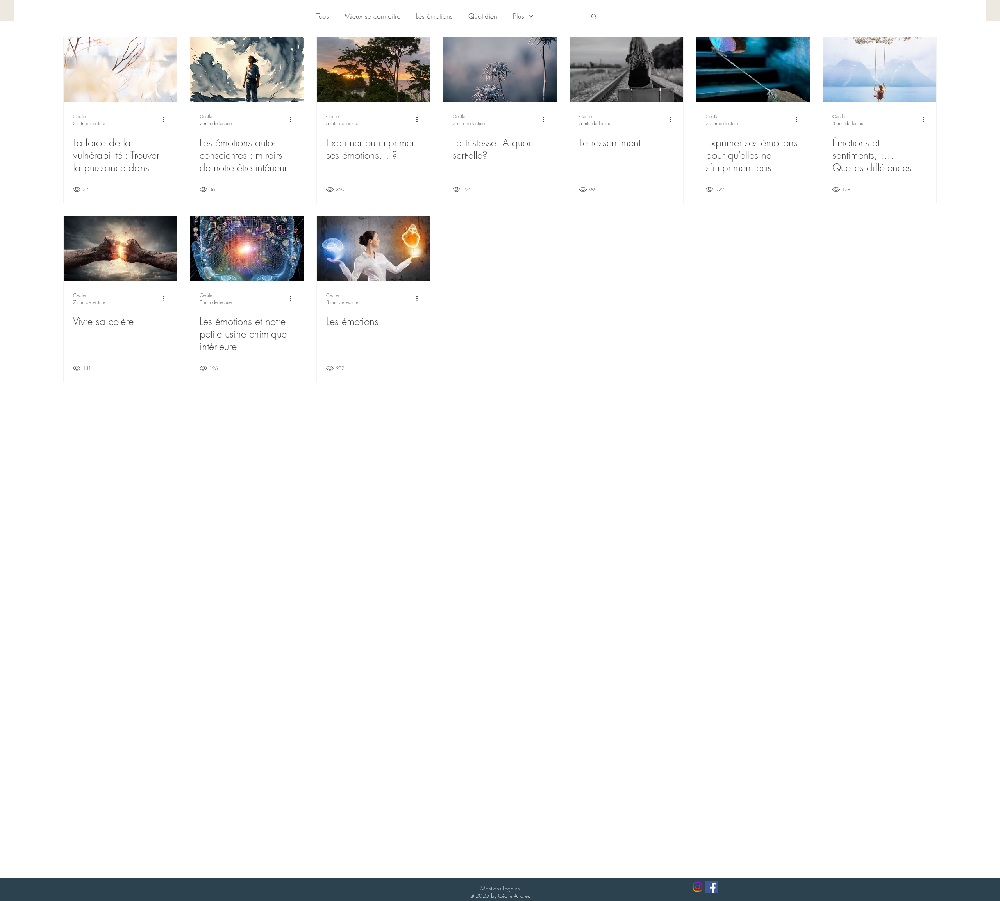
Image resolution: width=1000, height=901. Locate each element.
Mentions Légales (500, 888)
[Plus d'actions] (166, 119)
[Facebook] (711, 887)
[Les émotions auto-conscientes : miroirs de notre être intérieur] (247, 69)
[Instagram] (697, 887)
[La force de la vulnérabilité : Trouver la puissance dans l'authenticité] (120, 69)
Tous (322, 16)
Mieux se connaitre (372, 16)
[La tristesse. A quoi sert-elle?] (500, 69)
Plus (518, 16)
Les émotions (434, 16)
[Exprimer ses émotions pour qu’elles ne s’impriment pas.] (753, 69)
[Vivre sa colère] (120, 248)
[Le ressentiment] (626, 69)
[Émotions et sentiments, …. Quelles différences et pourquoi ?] (879, 69)
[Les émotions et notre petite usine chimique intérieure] (247, 248)
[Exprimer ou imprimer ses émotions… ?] (373, 69)
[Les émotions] (373, 248)
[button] (594, 17)
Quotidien (482, 16)
